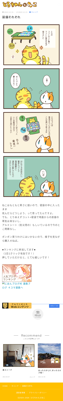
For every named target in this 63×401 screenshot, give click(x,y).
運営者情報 (20, 393)
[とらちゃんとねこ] (19, 4)
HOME (5, 386)
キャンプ (34, 12)
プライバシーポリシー (38, 393)
